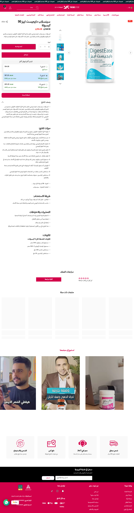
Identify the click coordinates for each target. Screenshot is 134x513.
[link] (120, 334)
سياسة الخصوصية (93, 502)
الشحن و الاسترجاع (93, 506)
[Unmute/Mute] (88, 411)
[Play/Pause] (121, 411)
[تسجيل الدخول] (10, 8)
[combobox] (25, 8)
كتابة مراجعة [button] (49, 279)
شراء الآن (26, 55)
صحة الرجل (129, 495)
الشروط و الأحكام (93, 510)
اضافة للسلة (26, 95)
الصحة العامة (128, 492)
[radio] (26, 68)
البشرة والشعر (128, 506)
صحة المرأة (129, 499)
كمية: (49, 42)
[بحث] (28, 8)
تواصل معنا (95, 499)
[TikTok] (52, 491)
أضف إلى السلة (18, 47)
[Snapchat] (63, 491)
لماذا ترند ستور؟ (94, 495)
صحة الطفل (128, 502)
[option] (99, 52)
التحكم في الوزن (128, 510)
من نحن (96, 492)
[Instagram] (57, 491)
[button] (69, 53)
